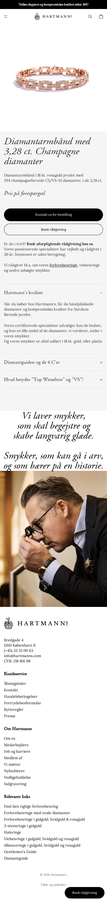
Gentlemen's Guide (20, 851)
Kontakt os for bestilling (53, 214)
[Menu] (5, 16)
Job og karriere (17, 751)
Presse (9, 716)
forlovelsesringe (63, 265)
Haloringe (12, 832)
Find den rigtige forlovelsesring (31, 806)
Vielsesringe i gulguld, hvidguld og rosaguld (41, 838)
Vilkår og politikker (53, 885)
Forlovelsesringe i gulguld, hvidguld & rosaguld (44, 819)
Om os (9, 738)
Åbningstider (15, 683)
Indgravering (15, 783)
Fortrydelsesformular (22, 703)
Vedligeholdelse (17, 777)
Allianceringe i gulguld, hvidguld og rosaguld (42, 845)
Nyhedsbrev (14, 770)
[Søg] (90, 16)
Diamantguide (16, 858)
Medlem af (13, 757)
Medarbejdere (16, 744)
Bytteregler (14, 709)
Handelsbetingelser (21, 696)
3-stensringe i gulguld (23, 825)
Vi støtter (12, 764)
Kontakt (11, 690)
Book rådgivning (53, 229)
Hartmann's (59, 875)
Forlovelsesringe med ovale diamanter (37, 812)
